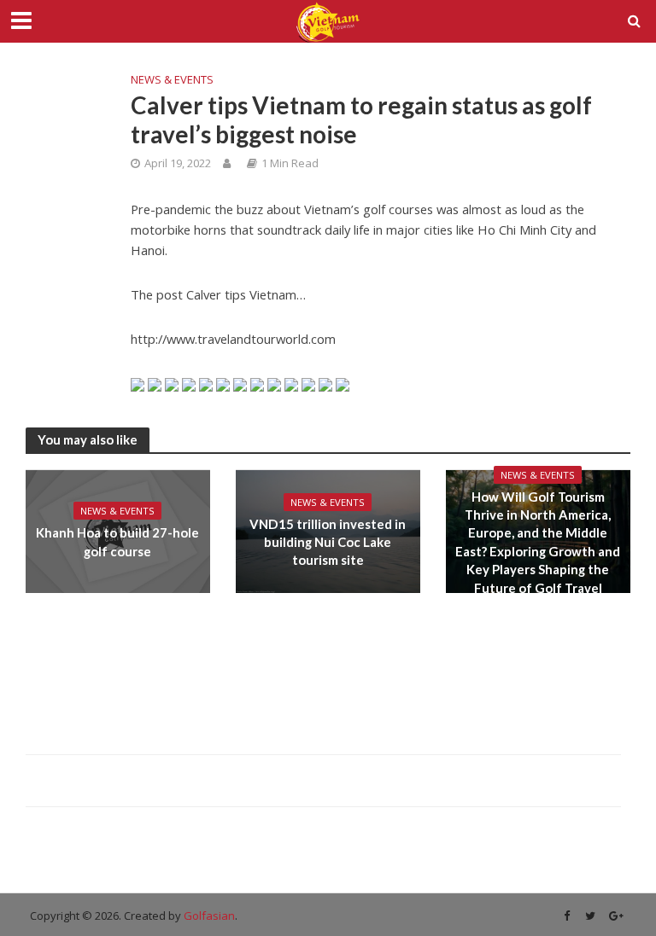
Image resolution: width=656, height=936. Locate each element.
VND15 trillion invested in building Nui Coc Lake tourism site (327, 542)
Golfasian (209, 915)
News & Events (172, 79)
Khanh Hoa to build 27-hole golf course (117, 541)
